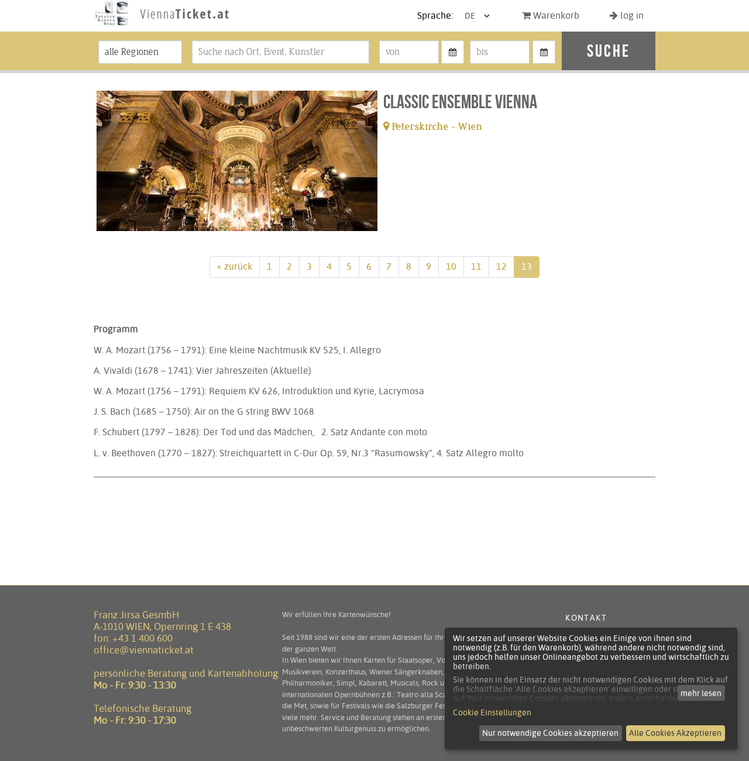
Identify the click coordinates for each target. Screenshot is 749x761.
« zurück (234, 266)
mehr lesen (701, 693)
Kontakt (586, 617)
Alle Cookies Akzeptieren (675, 733)
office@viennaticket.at (144, 650)
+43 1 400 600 (142, 638)
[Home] (162, 25)
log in (631, 15)
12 (501, 266)
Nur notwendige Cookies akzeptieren (550, 733)
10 (451, 266)
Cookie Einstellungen (492, 712)
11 (476, 266)
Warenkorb (555, 15)
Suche (608, 50)
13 (526, 266)
